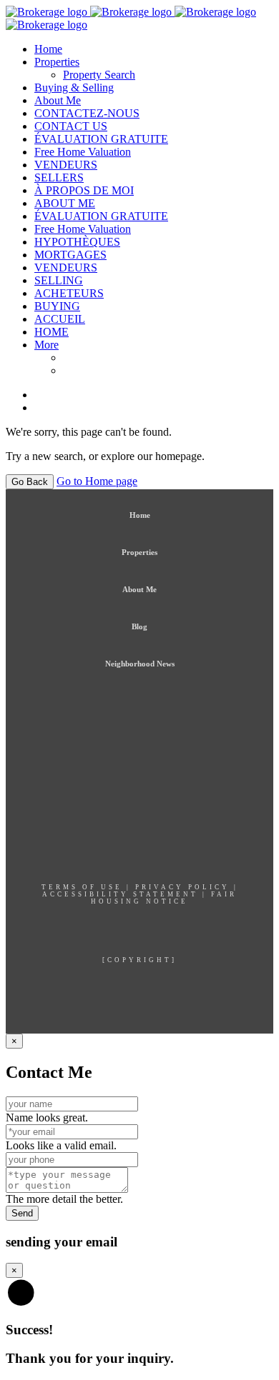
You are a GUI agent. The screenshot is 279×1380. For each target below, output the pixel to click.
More (46, 345)
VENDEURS (65, 165)
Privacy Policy (182, 887)
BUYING (57, 306)
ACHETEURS (69, 293)
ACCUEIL (59, 319)
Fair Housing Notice (164, 898)
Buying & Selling (74, 87)
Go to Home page (97, 481)
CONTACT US (70, 126)
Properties (56, 62)
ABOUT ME (64, 203)
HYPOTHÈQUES (77, 242)
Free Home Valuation (82, 152)
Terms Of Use (81, 887)
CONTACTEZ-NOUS (87, 113)
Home (48, 49)
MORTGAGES (70, 255)
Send (22, 1213)
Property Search (99, 75)
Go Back (29, 481)
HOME (51, 332)
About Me (57, 100)
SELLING (58, 280)
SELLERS (59, 177)
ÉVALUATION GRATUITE (101, 139)
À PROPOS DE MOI (84, 190)
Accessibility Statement (120, 894)
